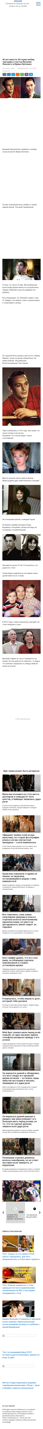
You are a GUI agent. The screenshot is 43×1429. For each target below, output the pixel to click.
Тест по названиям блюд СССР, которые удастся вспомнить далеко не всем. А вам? (21, 1355)
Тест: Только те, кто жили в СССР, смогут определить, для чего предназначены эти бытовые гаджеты (21, 1256)
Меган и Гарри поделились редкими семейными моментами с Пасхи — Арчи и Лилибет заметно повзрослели (21, 1385)
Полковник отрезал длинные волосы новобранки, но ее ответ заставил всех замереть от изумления (20, 1161)
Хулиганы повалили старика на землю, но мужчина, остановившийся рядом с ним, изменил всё (19, 877)
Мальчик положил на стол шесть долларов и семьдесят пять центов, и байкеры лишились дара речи (21, 798)
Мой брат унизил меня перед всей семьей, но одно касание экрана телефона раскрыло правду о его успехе (21, 1036)
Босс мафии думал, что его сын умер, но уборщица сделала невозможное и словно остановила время (20, 961)
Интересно (6, 71)
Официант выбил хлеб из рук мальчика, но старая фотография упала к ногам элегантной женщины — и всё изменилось (20, 839)
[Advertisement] (21, 30)
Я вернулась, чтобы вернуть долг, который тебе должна (21, 999)
